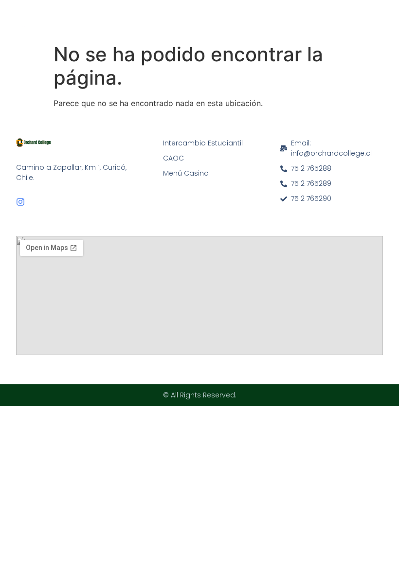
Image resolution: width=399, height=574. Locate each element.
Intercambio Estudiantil (203, 143)
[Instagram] (20, 201)
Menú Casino (186, 173)
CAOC (173, 158)
